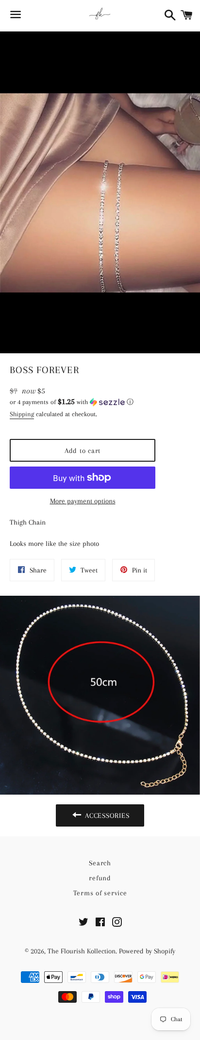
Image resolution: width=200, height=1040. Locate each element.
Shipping (22, 414)
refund (100, 878)
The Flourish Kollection (82, 951)
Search (100, 863)
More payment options (83, 501)
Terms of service (100, 893)
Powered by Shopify (147, 951)
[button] (82, 402)
